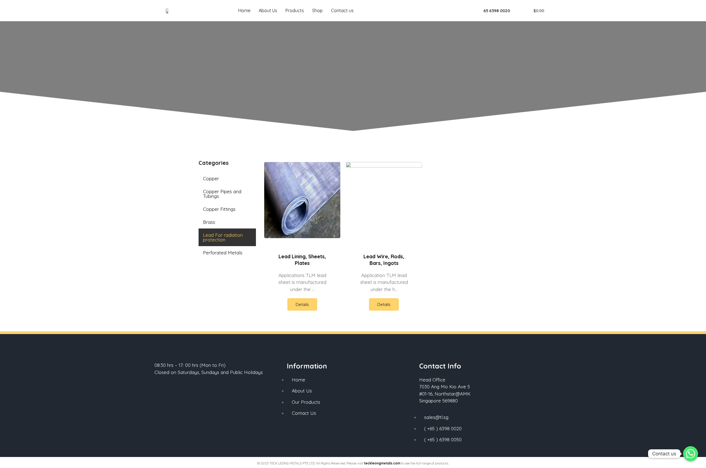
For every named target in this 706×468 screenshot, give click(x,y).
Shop (317, 10)
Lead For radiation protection (223, 237)
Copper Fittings (219, 209)
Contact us (342, 10)
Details (302, 304)
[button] (493, 11)
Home (244, 10)
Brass (209, 222)
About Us (268, 10)
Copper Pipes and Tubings (222, 194)
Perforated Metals (222, 252)
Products (294, 10)
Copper (211, 178)
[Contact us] (690, 453)
